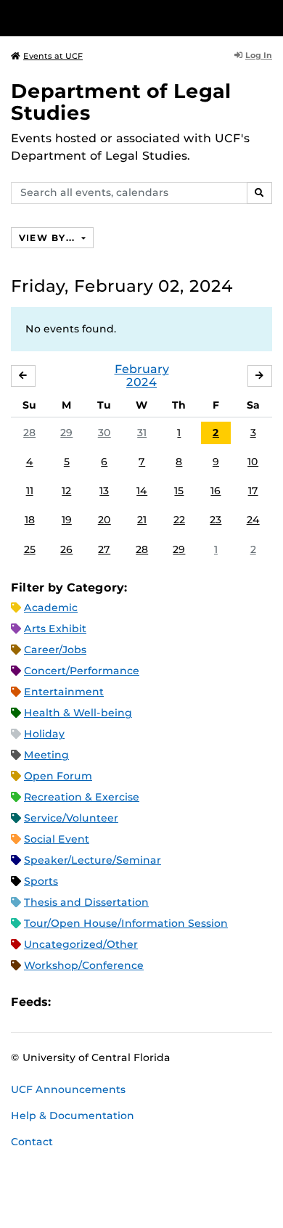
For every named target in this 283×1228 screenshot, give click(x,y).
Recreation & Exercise (81, 796)
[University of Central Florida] (110, 18)
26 (66, 549)
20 (104, 519)
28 (29, 432)
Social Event (56, 839)
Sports (41, 881)
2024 (141, 382)
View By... (48, 237)
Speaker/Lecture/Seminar (92, 860)
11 (29, 490)
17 (253, 490)
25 (30, 549)
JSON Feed (168, 1003)
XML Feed (143, 1003)
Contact (32, 1141)
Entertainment (64, 691)
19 (67, 519)
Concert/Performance (81, 670)
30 (104, 432)
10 (252, 461)
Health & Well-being (78, 712)
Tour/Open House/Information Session (126, 923)
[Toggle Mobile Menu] (268, 17)
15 (179, 490)
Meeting (46, 754)
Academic (51, 607)
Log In (258, 55)
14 (141, 490)
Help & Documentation (72, 1115)
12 (66, 490)
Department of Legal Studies (121, 102)
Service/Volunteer (71, 817)
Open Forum (58, 775)
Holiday (44, 733)
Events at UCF (53, 56)
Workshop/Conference (84, 965)
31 (142, 432)
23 (215, 519)
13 (104, 490)
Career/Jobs (55, 649)
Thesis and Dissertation (86, 902)
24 (253, 519)
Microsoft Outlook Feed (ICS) (94, 1003)
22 (179, 519)
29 (66, 432)
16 (215, 490)
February (142, 369)
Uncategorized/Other (81, 944)
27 (104, 549)
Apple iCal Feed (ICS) (69, 1003)
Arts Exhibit (55, 628)
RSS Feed (119, 1003)
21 (142, 519)
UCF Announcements (68, 1089)
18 (30, 519)
